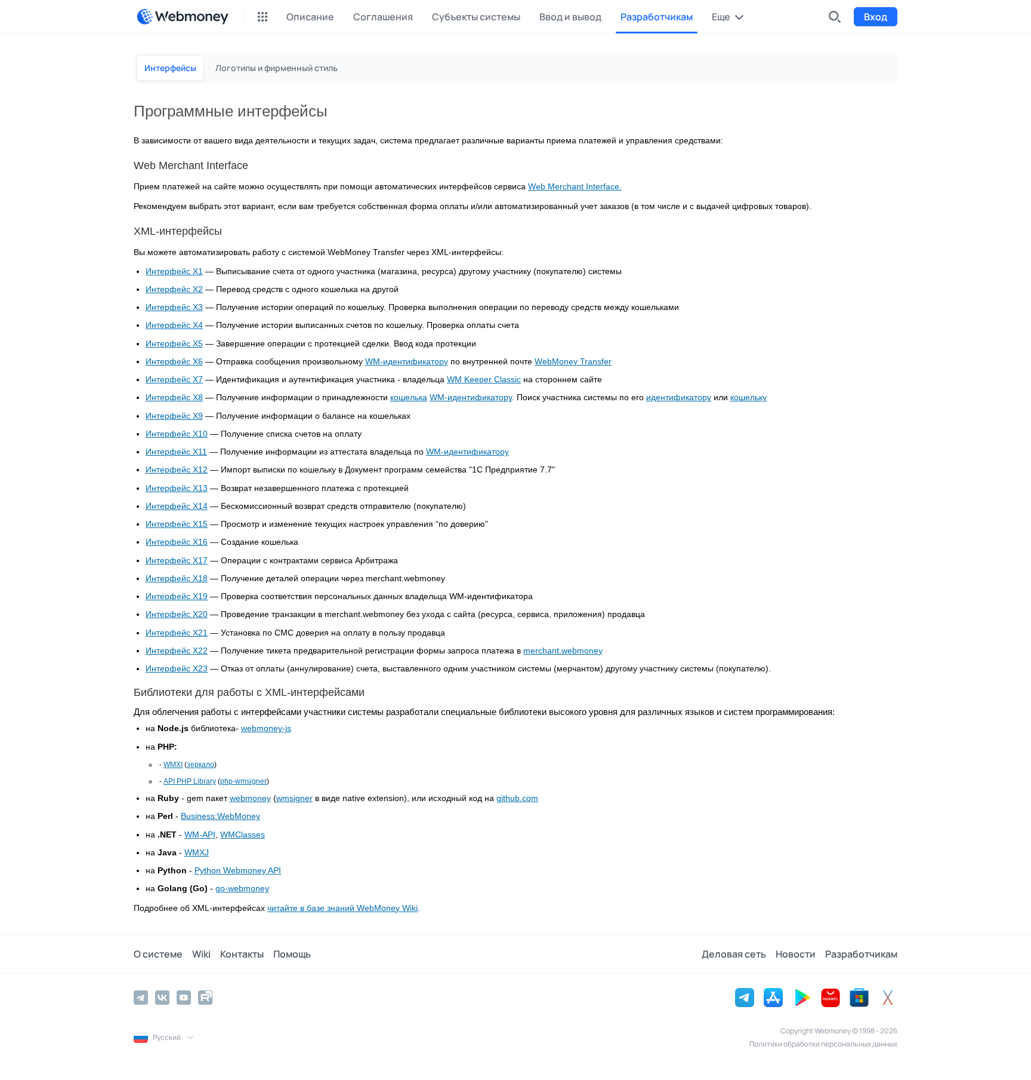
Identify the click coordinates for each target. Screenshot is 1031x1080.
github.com (517, 798)
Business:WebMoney (220, 816)
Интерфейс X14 (177, 506)
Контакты (242, 954)
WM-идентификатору (406, 361)
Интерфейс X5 (174, 343)
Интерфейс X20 (177, 614)
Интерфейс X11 (176, 451)
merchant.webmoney (563, 650)
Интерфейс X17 (177, 560)
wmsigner (294, 798)
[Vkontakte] (162, 997)
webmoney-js (266, 728)
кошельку (748, 397)
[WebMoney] (183, 16)
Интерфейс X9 (174, 416)
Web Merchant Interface (573, 186)
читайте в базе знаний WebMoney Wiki (342, 908)
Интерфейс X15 (177, 524)
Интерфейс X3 (174, 307)
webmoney (250, 798)
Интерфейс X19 (177, 596)
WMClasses (242, 834)
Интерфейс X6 (174, 361)
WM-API (199, 834)
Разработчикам (861, 954)
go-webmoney (242, 888)
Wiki (201, 954)
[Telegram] (141, 997)
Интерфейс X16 (177, 542)
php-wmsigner (243, 781)
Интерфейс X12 (177, 469)
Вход (875, 16)
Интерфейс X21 (177, 632)
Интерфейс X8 (174, 397)
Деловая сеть (734, 954)
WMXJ (196, 852)
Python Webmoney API (238, 870)
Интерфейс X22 (177, 650)
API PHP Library (189, 781)
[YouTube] (184, 997)
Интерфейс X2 (174, 289)
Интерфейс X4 (174, 325)
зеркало (200, 764)
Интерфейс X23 (177, 668)
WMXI (173, 764)
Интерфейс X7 (174, 379)
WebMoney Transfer (573, 361)
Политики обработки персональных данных (823, 1044)
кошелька (408, 397)
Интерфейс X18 (177, 578)
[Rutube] (205, 997)
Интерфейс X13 (177, 488)
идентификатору (678, 397)
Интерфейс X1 (174, 271)
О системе (158, 954)
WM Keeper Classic (484, 379)
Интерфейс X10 (177, 433)
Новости (796, 954)
